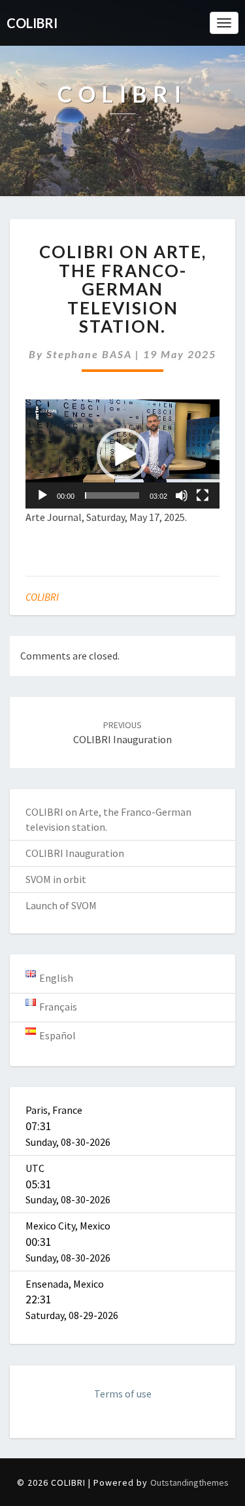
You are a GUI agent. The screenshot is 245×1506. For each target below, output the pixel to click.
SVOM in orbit (55, 879)
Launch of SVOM (61, 905)
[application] (122, 454)
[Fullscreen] (202, 495)
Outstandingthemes (189, 1482)
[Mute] (181, 495)
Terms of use (123, 1393)
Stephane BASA (89, 354)
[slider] (112, 495)
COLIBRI (42, 596)
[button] (123, 454)
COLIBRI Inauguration (74, 853)
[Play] (42, 495)
